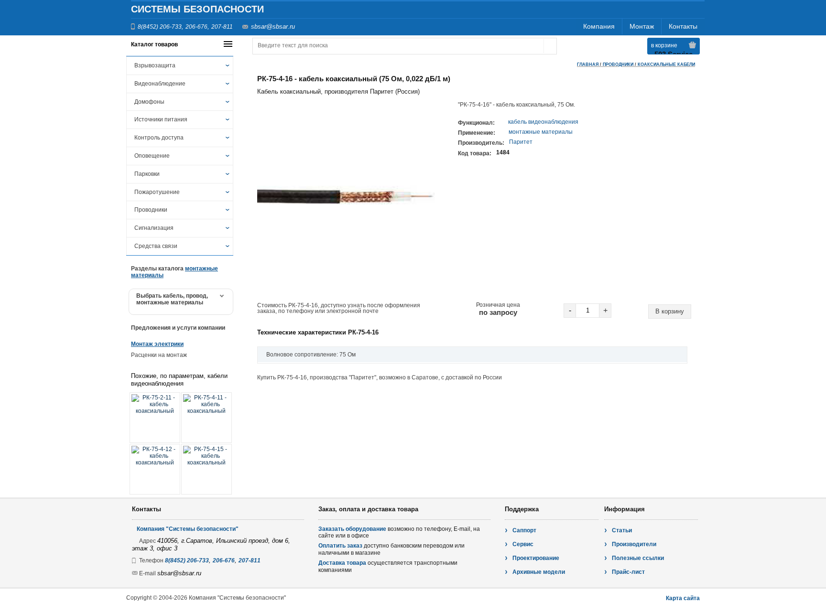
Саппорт (524, 530)
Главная (587, 64)
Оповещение (152, 155)
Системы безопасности (197, 9)
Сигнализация (154, 228)
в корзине (664, 45)
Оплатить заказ (340, 545)
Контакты (683, 26)
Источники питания (160, 119)
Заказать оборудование (352, 529)
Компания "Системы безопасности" (188, 529)
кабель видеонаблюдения (543, 121)
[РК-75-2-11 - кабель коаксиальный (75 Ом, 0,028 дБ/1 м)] (154, 417)
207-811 (222, 26)
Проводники (150, 209)
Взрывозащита (154, 65)
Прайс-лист (628, 572)
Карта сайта (683, 598)
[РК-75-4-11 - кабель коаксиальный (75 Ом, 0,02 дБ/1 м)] (206, 417)
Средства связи (155, 246)
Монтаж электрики (157, 344)
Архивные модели (538, 572)
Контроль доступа (159, 137)
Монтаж (642, 26)
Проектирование (535, 558)
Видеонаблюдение (159, 83)
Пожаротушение (157, 192)
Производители (634, 544)
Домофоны (149, 101)
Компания (599, 26)
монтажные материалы (541, 132)
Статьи (622, 530)
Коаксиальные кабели (666, 64)
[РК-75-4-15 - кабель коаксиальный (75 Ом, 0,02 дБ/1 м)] (206, 469)
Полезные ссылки (638, 558)
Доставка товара (342, 563)
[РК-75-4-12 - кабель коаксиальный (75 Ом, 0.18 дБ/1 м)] (154, 469)
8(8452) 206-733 (160, 26)
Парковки (147, 174)
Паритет (521, 142)
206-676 (196, 26)
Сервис (522, 544)
